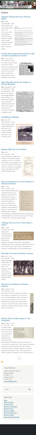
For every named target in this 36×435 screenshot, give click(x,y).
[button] (24, 36)
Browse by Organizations (10, 406)
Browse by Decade (9, 415)
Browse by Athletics (9, 411)
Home (5, 400)
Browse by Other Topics (10, 413)
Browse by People (8, 402)
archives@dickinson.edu (10, 381)
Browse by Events (8, 409)
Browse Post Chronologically (11, 417)
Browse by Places (8, 404)
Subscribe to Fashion (2, 362)
